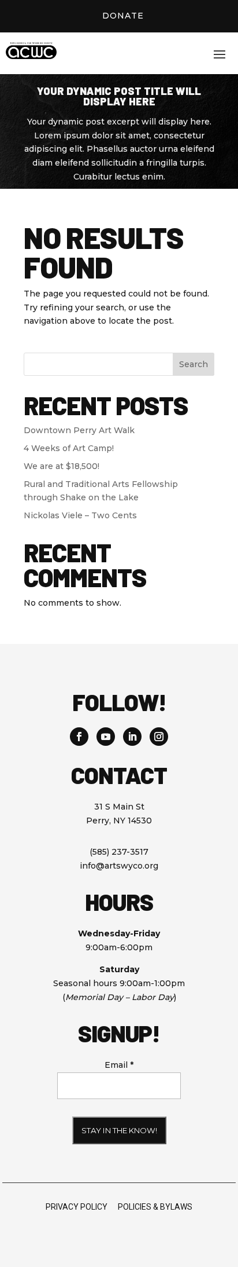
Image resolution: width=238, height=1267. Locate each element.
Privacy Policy (76, 1206)
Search (193, 364)
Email (119, 1065)
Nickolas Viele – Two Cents (80, 515)
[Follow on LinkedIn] (132, 736)
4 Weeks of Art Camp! (69, 448)
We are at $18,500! (61, 466)
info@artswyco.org (119, 865)
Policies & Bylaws (155, 1206)
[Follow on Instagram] (159, 736)
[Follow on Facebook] (79, 736)
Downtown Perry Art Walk (79, 430)
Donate (123, 15)
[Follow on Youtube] (105, 736)
